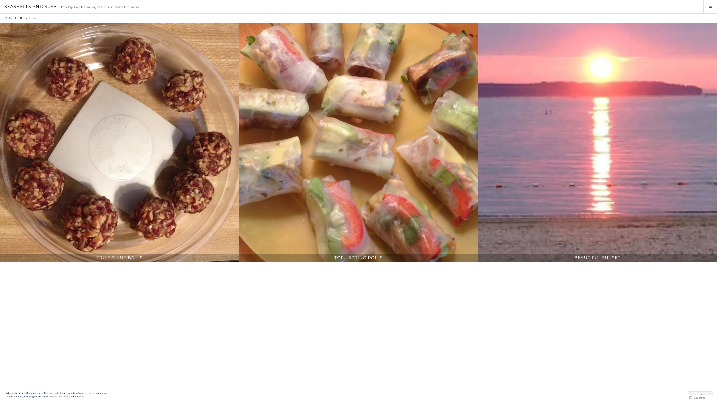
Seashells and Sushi (31, 6)
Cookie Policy (76, 396)
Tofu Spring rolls (358, 257)
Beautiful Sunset (597, 257)
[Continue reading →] (119, 142)
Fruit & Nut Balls (119, 257)
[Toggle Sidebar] (710, 6)
